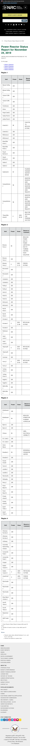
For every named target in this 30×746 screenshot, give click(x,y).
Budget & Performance (8, 669)
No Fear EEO (22, 737)
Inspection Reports (7, 704)
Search (24, 20)
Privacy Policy (11, 741)
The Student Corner (7, 658)
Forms (3, 693)
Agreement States (12, 29)
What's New (9, 31)
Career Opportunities (7, 678)
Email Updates (9, 33)
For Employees (15, 743)
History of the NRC (6, 676)
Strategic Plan (5, 667)
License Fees (4, 674)
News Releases (5, 648)
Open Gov (3, 654)
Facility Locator (22, 29)
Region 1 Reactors (9, 64)
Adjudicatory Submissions (9, 697)
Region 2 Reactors (9, 66)
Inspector (9, 739)
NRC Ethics (4, 680)
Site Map (17, 739)
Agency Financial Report (8, 672)
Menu (26, 7)
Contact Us (22, 31)
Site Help (15, 31)
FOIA (23, 735)
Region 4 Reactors (9, 69)
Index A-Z (16, 33)
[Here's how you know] (15, 2)
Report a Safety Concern (15, 15)
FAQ (5, 29)
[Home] (13, 7)
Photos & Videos (5, 660)
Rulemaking (4, 710)
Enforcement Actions (7, 708)
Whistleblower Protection (12, 737)
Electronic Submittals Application (11, 695)
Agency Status (5, 682)
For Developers (5, 662)
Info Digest (4, 689)
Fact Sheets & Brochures (8, 691)
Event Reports (5, 650)
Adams (2, 652)
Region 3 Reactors (9, 67)
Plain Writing (5, 706)
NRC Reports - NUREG (7, 699)
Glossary (3, 712)
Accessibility (24, 739)
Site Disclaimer (19, 741)
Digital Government (7, 656)
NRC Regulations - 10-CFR (8, 702)
